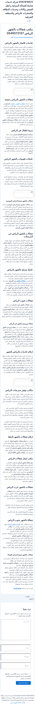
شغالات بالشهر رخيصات (17, 104)
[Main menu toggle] (28, 21)
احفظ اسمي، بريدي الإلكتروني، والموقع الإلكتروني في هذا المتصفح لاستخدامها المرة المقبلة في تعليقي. (18, 676)
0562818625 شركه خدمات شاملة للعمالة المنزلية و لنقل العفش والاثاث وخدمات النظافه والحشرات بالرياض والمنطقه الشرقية (18, 9)
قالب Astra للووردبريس (17, 702)
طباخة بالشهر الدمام (14, 524)
